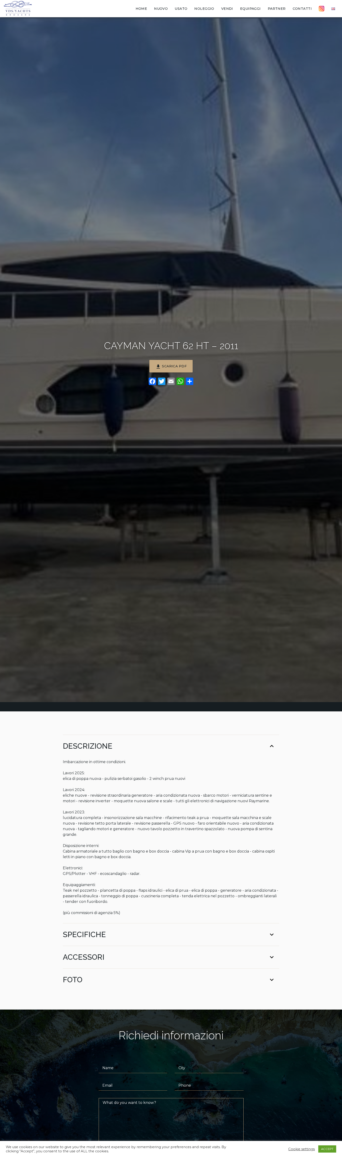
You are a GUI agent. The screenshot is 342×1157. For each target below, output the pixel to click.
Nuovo (161, 9)
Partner (277, 9)
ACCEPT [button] (327, 1149)
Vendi (227, 9)
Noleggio (204, 9)
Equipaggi (250, 9)
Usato (181, 9)
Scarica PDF (171, 366)
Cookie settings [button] (301, 1149)
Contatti (302, 9)
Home (141, 9)
